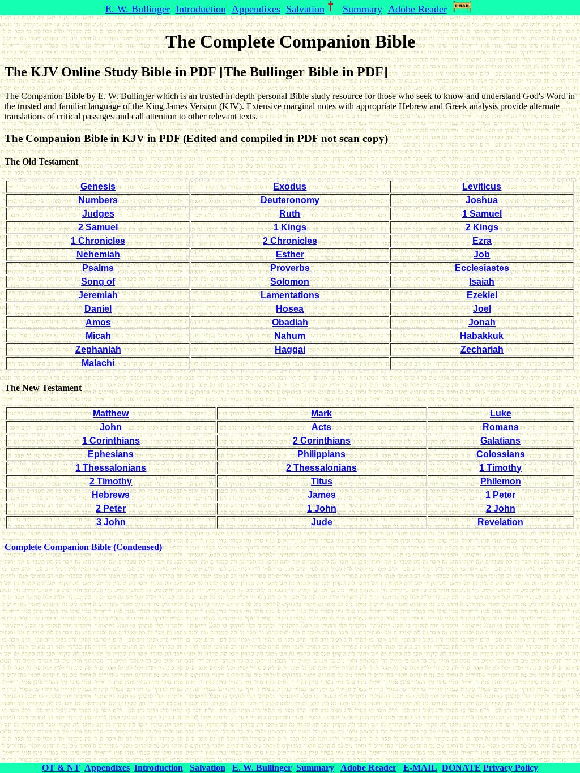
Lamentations (290, 295)
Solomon (289, 281)
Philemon (500, 481)
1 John (321, 508)
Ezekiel (482, 295)
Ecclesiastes (482, 268)
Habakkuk (482, 336)
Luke (500, 413)
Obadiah (290, 322)
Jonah (482, 322)
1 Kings (290, 227)
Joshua (482, 200)
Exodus (289, 186)
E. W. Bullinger (137, 9)
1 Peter (500, 495)
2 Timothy (110, 481)
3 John (111, 522)
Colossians (500, 454)
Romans (501, 427)
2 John (500, 508)
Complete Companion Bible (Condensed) (83, 547)
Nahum (289, 336)
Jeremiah (98, 295)
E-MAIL (420, 767)
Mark (321, 413)
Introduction (201, 9)
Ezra (482, 241)
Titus (321, 481)
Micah (98, 336)
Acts (321, 427)
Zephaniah (98, 349)
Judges (98, 213)
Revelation (500, 522)
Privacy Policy (510, 767)
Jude (321, 522)
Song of (98, 281)
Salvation (305, 9)
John (111, 427)
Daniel (98, 309)
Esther (290, 254)
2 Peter (111, 508)
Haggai (290, 349)
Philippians (321, 454)
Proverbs (290, 268)
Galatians (500, 440)
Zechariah (482, 349)
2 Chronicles (290, 241)
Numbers (98, 200)
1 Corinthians (111, 440)
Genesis (98, 186)
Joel (482, 309)
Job (482, 254)
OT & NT (61, 767)
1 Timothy (500, 468)
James (322, 495)
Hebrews (111, 495)
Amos (98, 322)
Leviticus (481, 186)
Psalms (98, 268)
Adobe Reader (417, 9)
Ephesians (111, 454)
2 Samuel (98, 227)
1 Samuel (482, 213)
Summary (362, 9)
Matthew (111, 413)
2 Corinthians (322, 440)
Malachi (98, 363)
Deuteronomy (290, 200)
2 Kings (482, 227)
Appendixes (256, 9)
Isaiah (481, 281)
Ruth (289, 213)
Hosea (290, 309)
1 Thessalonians (110, 468)
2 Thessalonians (321, 468)
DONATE (461, 767)
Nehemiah (98, 254)
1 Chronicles (98, 241)
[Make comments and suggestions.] (464, 9)
